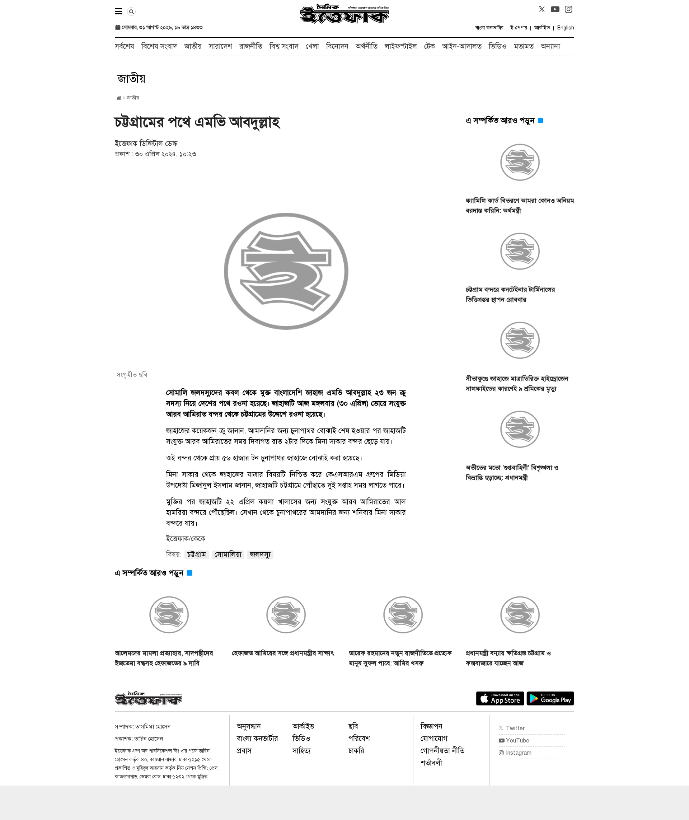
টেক (429, 46)
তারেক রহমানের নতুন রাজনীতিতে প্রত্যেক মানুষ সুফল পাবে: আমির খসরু (400, 658)
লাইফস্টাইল (401, 46)
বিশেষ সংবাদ (159, 46)
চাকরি (356, 750)
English (565, 28)
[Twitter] (542, 9)
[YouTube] (555, 9)
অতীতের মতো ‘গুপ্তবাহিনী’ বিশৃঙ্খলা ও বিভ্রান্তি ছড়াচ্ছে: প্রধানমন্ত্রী (512, 473)
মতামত (524, 46)
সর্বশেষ (124, 46)
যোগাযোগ (434, 738)
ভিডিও (498, 46)
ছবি (353, 726)
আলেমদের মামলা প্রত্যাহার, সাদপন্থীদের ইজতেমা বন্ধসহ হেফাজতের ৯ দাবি (164, 658)
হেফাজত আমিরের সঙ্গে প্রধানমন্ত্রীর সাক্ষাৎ (283, 653)
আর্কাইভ (542, 28)
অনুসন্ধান (249, 726)
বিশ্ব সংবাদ (284, 46)
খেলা (312, 46)
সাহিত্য (301, 750)
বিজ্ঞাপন (431, 726)
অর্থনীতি (367, 46)
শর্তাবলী (431, 763)
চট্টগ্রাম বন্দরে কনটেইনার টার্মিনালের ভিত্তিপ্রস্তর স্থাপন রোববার (510, 295)
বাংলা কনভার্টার (489, 28)
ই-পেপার (519, 28)
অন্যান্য (550, 46)
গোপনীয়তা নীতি (442, 750)
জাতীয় (193, 46)
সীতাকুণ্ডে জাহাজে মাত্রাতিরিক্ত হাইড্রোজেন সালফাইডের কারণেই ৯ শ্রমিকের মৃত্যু (517, 384)
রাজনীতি (250, 46)
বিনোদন (337, 46)
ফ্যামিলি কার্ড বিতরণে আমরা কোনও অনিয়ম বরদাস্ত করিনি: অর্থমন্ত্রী (520, 206)
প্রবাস (244, 750)
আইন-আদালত (462, 46)
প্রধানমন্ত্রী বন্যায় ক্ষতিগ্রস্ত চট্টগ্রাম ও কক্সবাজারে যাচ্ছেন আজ (508, 658)
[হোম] (119, 98)
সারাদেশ (220, 46)
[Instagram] (568, 9)
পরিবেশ (359, 738)
